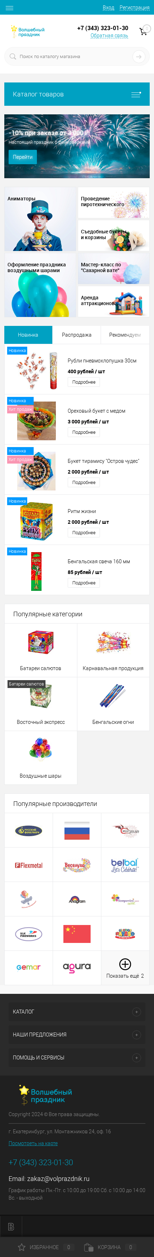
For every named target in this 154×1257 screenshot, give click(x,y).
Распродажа (77, 335)
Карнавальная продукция (113, 668)
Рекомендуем (125, 335)
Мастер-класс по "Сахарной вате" (101, 267)
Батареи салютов (40, 668)
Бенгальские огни (113, 722)
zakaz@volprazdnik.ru (58, 1178)
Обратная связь (109, 35)
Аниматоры (21, 198)
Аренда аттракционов (98, 300)
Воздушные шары (41, 776)
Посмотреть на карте (33, 1143)
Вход (108, 7)
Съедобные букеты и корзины (103, 234)
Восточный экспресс (41, 722)
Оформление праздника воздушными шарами (37, 267)
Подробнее (84, 382)
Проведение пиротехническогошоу (102, 201)
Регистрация (135, 7)
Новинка (28, 335)
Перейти (23, 157)
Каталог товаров (38, 94)
